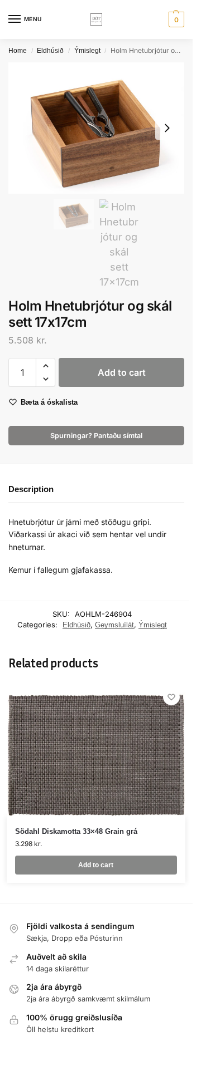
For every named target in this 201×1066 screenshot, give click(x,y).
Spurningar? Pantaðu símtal (96, 435)
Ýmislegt (87, 51)
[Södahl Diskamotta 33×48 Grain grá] (96, 750)
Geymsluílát (114, 625)
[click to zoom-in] (96, 128)
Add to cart (122, 372)
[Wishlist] (171, 697)
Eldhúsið (50, 51)
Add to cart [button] (95, 865)
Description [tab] (31, 489)
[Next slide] (167, 128)
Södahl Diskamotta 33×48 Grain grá (76, 831)
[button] (175, 19)
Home (17, 51)
